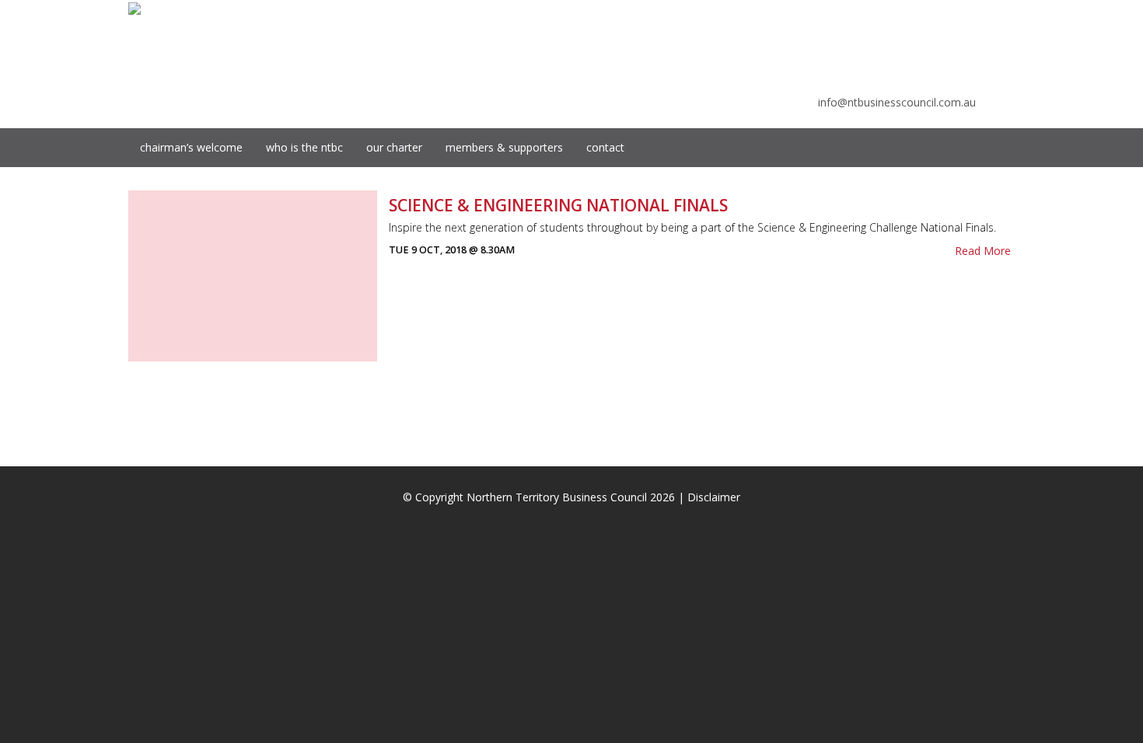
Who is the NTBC (304, 147)
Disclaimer (713, 497)
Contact (605, 147)
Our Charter (394, 147)
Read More (983, 250)
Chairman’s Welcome (191, 147)
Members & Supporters (504, 147)
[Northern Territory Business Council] (134, 8)
